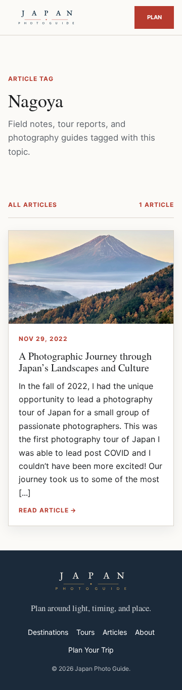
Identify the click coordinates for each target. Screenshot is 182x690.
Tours (85, 632)
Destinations (48, 632)
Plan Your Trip (154, 17)
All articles (32, 204)
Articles (115, 632)
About (145, 632)
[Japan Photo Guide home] (46, 17)
